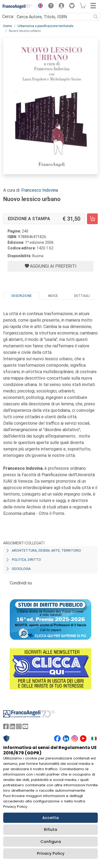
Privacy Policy (50, 853)
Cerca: (8, 16)
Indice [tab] (53, 296)
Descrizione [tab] (21, 296)
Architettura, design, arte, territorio (46, 550)
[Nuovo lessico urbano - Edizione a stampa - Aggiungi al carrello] (92, 218)
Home (7, 26)
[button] (39, 6)
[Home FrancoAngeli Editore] (18, 6)
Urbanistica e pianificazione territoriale (45, 26)
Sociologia (21, 569)
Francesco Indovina (39, 190)
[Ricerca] (95, 16)
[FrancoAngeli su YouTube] (25, 727)
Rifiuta (50, 829)
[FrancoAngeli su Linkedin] (12, 727)
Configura (50, 841)
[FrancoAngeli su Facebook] (6, 727)
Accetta (50, 817)
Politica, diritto (26, 560)
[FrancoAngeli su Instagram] (19, 727)
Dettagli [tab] (82, 296)
